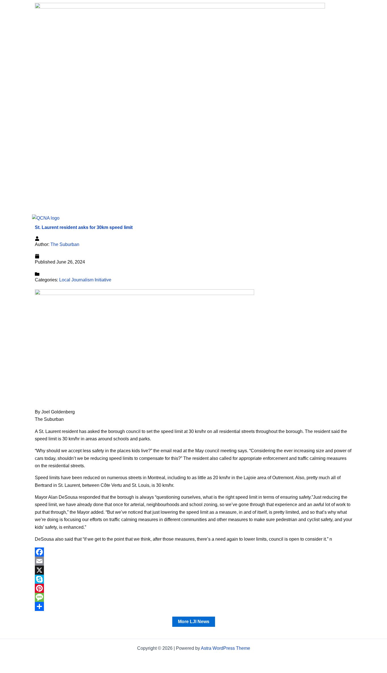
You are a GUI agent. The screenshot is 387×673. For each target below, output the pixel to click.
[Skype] (193, 579)
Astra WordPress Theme (225, 648)
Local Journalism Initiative (85, 279)
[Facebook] (193, 552)
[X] (193, 570)
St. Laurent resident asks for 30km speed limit (84, 227)
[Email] (193, 561)
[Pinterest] (193, 588)
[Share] (193, 606)
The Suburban (64, 244)
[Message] (193, 597)
